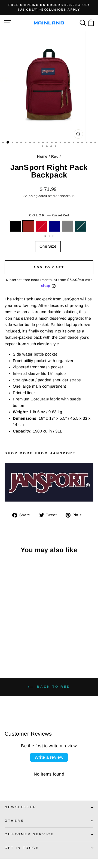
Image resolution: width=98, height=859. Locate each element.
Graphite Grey (67, 226)
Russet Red (28, 226)
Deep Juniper (80, 226)
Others (14, 820)
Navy (54, 226)
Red (55, 156)
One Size (47, 246)
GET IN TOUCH (22, 847)
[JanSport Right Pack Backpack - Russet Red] (14, 640)
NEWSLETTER (20, 807)
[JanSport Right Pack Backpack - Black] (8, 640)
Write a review (49, 757)
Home (42, 156)
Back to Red (53, 687)
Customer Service (29, 834)
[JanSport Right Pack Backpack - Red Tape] (20, 640)
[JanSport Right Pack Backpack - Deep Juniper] (8, 645)
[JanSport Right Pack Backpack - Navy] (26, 640)
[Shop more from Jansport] (49, 482)
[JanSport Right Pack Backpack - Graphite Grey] (33, 640)
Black (15, 226)
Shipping (30, 196)
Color (49, 215)
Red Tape (41, 226)
